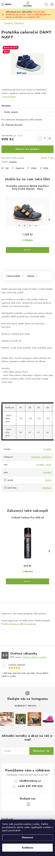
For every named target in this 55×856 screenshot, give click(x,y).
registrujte (31, 623)
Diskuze (30, 275)
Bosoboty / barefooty (41, 456)
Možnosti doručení (14, 124)
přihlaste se (14, 623)
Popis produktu (13, 275)
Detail (27, 250)
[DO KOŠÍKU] (27, 581)
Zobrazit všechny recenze (34, 657)
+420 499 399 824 (30, 786)
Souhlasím (27, 847)
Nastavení (27, 837)
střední (48, 480)
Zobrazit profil (26, 705)
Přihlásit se (41, 751)
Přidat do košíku (27, 149)
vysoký (48, 464)
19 (19, 225)
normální (40, 464)
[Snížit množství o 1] (40, 138)
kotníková (47, 487)
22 (24, 225)
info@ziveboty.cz (30, 781)
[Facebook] (28, 804)
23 (30, 225)
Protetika (13, 161)
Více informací (9, 96)
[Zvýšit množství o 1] (49, 138)
